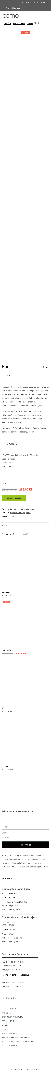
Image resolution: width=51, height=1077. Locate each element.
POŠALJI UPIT (14, 498)
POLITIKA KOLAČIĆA (9, 1046)
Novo (28, 512)
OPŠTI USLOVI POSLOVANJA (12, 1017)
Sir (3, 708)
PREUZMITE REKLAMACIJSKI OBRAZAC (16, 1037)
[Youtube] (42, 8)
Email (4, 832)
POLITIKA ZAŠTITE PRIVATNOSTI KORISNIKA (18, 1042)
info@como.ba (8, 897)
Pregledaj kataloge (13, 8)
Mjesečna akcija (17, 512)
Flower (5, 766)
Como (45, 367)
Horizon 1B (6, 650)
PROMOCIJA (6, 1013)
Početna (7, 23)
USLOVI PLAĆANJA (9, 1009)
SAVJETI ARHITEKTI (9, 1033)
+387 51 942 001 (8, 893)
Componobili (7, 592)
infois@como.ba (9, 929)
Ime (3, 822)
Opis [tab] (9, 375)
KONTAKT (5, 1025)
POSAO (4, 1029)
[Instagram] (38, 8)
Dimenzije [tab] (12, 444)
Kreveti (30, 23)
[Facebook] (34, 8)
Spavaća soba (19, 23)
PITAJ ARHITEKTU (8, 1021)
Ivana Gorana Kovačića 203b (14, 902)
